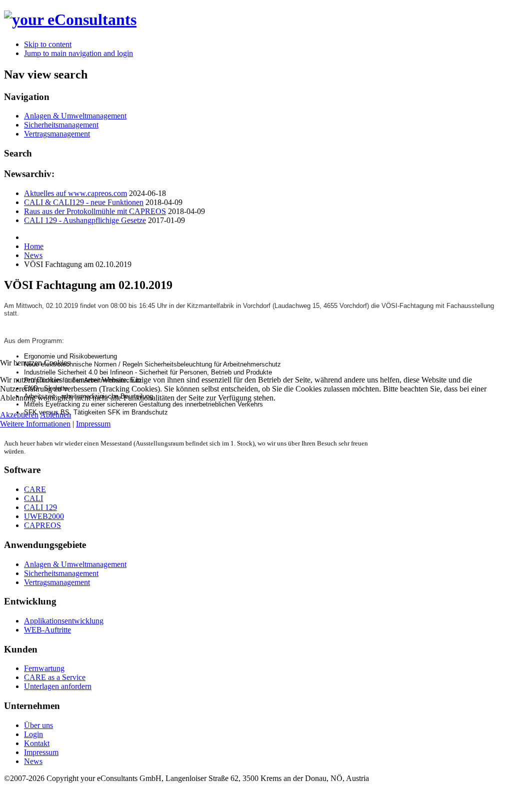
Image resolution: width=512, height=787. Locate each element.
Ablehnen (55, 414)
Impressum (93, 424)
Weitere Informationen (35, 424)
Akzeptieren (19, 414)
